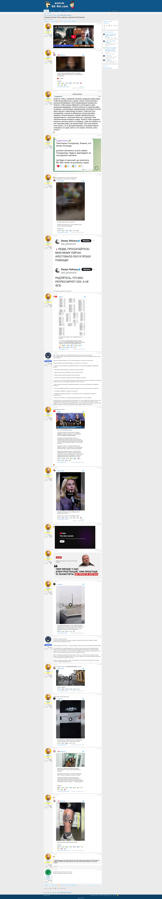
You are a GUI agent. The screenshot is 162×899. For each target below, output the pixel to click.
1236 (61, 21)
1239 (70, 21)
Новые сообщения (47, 12)
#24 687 (99, 293)
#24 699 (99, 854)
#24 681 (99, 23)
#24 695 (99, 664)
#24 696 (99, 694)
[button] (56, 11)
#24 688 (99, 352)
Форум (46, 10)
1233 (53, 21)
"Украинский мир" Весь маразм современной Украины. (110, 35)
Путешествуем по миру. (110, 58)
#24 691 (99, 524)
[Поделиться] (97, 24)
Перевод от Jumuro (81, 897)
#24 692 (99, 550)
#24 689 (99, 407)
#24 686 (99, 236)
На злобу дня (108, 59)
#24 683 (99, 91)
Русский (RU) (47, 895)
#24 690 (99, 467)
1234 (56, 21)
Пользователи (67, 10)
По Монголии (108, 55)
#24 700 (99, 869)
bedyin (46, 19)
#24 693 (99, 581)
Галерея (60, 10)
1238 (67, 21)
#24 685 (99, 174)
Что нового (52, 10)
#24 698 (99, 795)
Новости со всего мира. (109, 53)
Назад (46, 21)
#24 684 (99, 135)
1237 (64, 21)
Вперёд (73, 21)
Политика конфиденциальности (105, 895)
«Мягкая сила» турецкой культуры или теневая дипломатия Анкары (110, 49)
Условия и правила (94, 895)
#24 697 (99, 748)
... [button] (50, 21)
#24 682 (99, 50)
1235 (59, 21)
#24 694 (99, 636)
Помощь (114, 895)
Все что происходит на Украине (111, 39)
